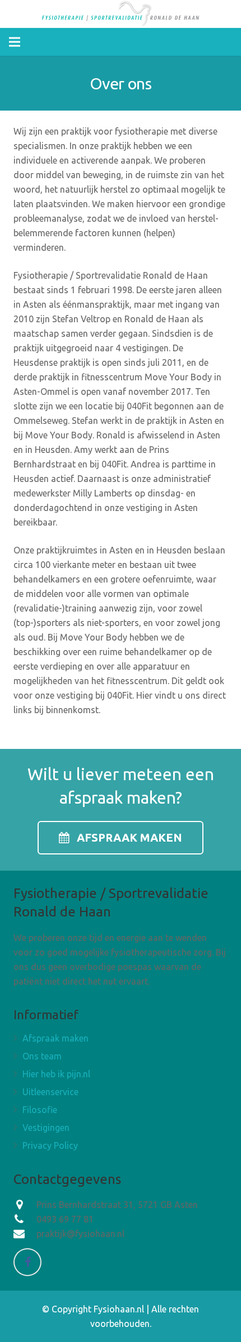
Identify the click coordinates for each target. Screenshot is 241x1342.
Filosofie (39, 1110)
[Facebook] (27, 1262)
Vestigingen (45, 1128)
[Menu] (14, 42)
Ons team (42, 1056)
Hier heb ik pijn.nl (56, 1074)
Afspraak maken (55, 1038)
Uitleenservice (50, 1092)
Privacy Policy (50, 1145)
